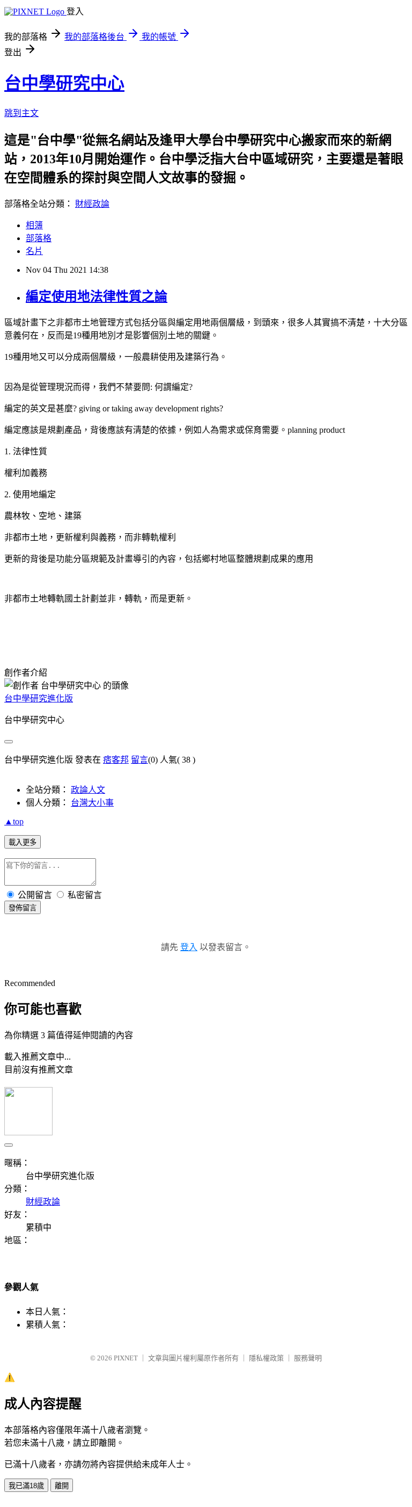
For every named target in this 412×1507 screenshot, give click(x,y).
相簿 (34, 225)
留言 (139, 759)
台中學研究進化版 (38, 698)
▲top (14, 821)
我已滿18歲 (26, 1486)
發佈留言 (22, 908)
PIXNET (126, 1358)
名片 (34, 251)
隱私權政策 (266, 1358)
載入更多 (22, 842)
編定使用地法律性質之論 (96, 296)
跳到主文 (21, 113)
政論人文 (88, 789)
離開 (62, 1486)
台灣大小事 (92, 802)
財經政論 (92, 203)
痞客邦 (116, 759)
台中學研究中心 (64, 83)
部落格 (39, 238)
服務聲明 (308, 1358)
